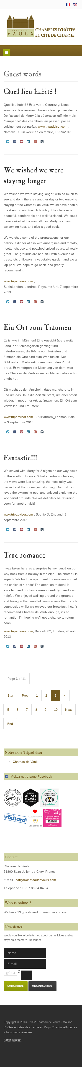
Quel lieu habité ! (30, 92)
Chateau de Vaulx (25, 762)
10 (56, 709)
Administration (12, 1040)
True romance (25, 556)
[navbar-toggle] (6, 52)
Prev (25, 695)
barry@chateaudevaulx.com (35, 880)
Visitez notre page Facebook (30, 776)
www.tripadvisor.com (52, 126)
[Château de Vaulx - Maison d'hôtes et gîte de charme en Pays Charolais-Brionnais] (41, 26)
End (10, 724)
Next (68, 709)
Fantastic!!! (20, 458)
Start (11, 695)
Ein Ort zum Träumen (37, 328)
